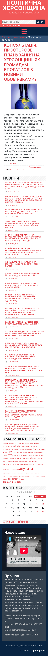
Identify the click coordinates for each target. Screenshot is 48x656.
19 (36, 508)
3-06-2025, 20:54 (13, 303)
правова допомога (19, 476)
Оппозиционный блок (36, 455)
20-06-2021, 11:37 (17, 169)
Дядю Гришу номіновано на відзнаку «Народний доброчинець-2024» (22, 275)
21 (6, 511)
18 (30, 508)
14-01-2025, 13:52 (13, 390)
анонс (35, 461)
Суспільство (10, 163)
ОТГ (10, 455)
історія (21, 479)
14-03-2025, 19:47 (13, 327)
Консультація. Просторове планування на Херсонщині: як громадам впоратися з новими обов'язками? (22, 62)
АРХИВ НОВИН (16, 522)
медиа (36, 473)
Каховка (16, 452)
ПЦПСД (5, 458)
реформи (36, 476)
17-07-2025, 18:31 (13, 230)
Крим (31, 452)
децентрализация (9, 473)
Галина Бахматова (26, 449)
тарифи (42, 476)
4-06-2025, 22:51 (13, 278)
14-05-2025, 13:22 (13, 317)
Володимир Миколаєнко (29, 446)
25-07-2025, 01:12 (13, 216)
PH (6, 169)
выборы (40, 464)
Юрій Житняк (27, 461)
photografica (39, 650)
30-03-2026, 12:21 (13, 191)
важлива (16, 464)
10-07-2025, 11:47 (13, 244)
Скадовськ (12, 458)
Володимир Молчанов (11, 449)
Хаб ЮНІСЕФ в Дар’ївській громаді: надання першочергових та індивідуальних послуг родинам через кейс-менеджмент (23, 414)
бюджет (7, 464)
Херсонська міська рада (29, 458)
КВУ (11, 452)
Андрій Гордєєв (8, 443)
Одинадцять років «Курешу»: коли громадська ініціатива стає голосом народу (22, 264)
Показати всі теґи (12, 482)
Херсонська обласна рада (12, 461)
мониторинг (7, 476)
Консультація (24, 452)
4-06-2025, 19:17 (13, 290)
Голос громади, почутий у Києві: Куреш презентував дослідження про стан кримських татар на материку (23, 212)
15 (12, 508)
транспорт (13, 479)
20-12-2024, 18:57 (13, 433)
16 (18, 508)
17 (24, 508)
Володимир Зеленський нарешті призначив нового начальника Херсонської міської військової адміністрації (20, 298)
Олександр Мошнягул (20, 455)
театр (5, 479)
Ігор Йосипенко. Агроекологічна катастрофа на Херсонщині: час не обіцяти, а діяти (21, 285)
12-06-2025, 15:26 (13, 269)
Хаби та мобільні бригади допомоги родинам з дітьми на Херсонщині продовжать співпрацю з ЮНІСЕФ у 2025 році (23, 369)
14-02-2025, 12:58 (13, 362)
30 (18, 515)
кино (32, 473)
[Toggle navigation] (24, 31)
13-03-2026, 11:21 (13, 205)
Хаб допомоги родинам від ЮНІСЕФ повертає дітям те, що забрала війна (22, 323)
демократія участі (9, 469)
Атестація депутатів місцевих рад (27, 443)
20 (42, 508)
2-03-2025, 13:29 (13, 350)
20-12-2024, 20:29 (13, 420)
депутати (25, 468)
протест (29, 476)
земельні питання (23, 473)
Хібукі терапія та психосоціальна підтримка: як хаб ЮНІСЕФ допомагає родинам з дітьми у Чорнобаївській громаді (22, 224)
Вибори (16, 446)
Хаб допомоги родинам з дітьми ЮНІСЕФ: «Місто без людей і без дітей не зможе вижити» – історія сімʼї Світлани (24, 334)
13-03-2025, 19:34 (13, 338)
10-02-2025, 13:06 (13, 375)
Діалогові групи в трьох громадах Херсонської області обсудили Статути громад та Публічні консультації (23, 345)
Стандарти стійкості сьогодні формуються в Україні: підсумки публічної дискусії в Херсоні (20, 357)
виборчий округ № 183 (29, 464)
